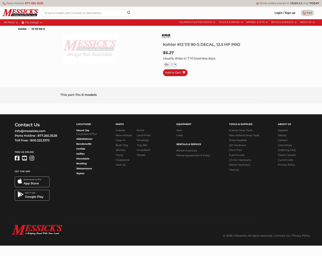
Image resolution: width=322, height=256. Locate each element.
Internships (285, 145)
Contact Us (282, 235)
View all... (121, 164)
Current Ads (285, 159)
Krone (140, 130)
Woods (141, 155)
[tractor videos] (24, 158)
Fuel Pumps (236, 155)
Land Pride (143, 135)
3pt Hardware (237, 145)
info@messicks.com (30, 131)
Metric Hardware (239, 164)
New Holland (124, 135)
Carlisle (80, 148)
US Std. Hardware (240, 159)
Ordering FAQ (287, 150)
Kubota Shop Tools (240, 130)
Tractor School (287, 155)
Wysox (80, 173)
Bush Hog (122, 145)
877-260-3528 (34, 3)
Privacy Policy (286, 164)
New (179, 130)
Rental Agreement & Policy (193, 155)
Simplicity (143, 140)
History (282, 135)
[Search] (128, 12)
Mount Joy (82, 130)
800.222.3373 (39, 140)
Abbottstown (84, 138)
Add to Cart (173, 72)
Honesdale (82, 158)
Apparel (283, 130)
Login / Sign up (285, 12)
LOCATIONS (83, 124)
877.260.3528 (47, 136)
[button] (307, 13)
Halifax (80, 153)
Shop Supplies (238, 140)
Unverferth (143, 150)
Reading (81, 163)
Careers (282, 140)
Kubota (120, 130)
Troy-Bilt (142, 145)
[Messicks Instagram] (32, 158)
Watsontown (84, 168)
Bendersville (84, 143)
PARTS (120, 124)
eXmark (120, 150)
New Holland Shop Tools (244, 135)
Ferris (119, 155)
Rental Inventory (186, 150)
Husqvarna (122, 159)
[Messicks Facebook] (17, 158)
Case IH (120, 140)
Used (179, 135)
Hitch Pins (235, 150)
